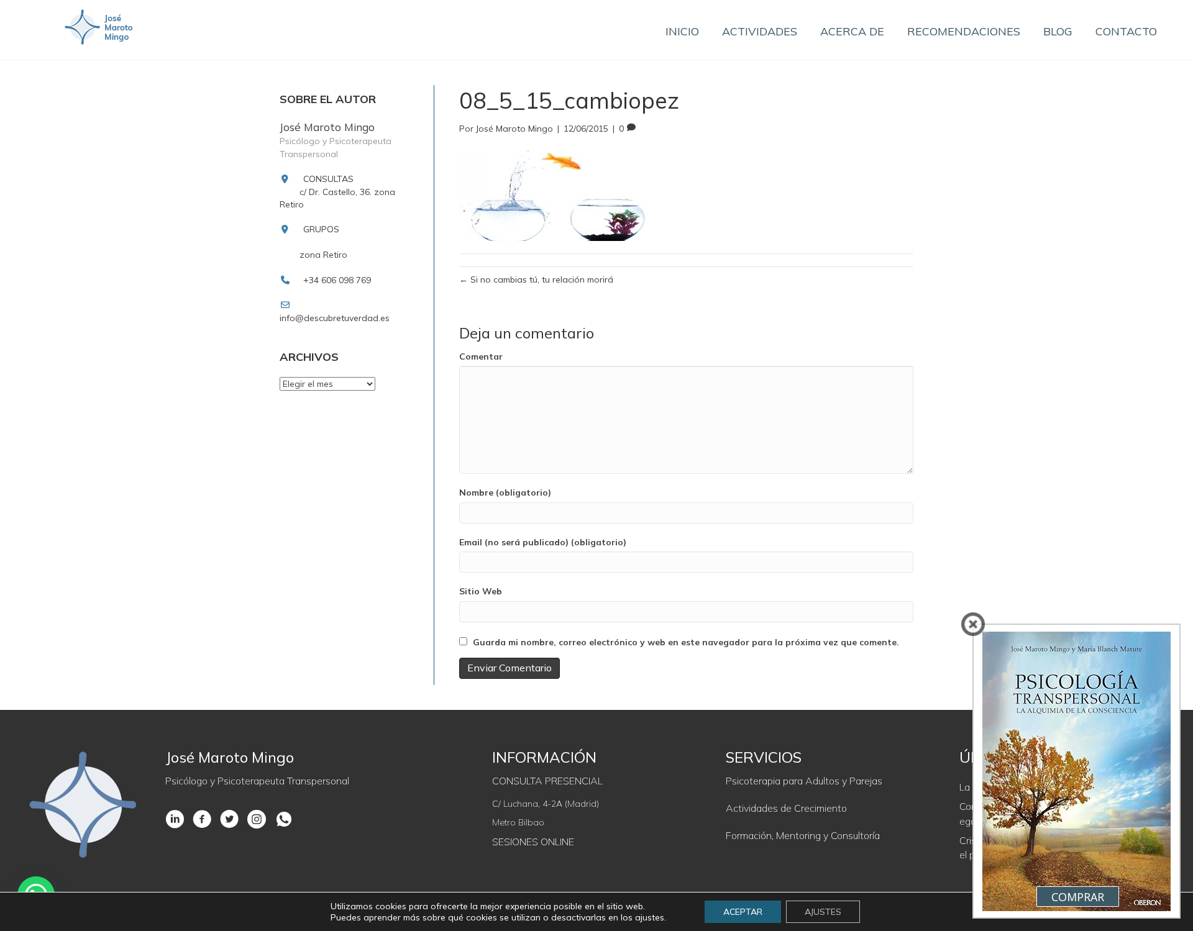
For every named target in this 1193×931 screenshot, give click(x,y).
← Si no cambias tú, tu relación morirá (536, 279)
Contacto (1126, 31)
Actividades (759, 31)
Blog (1057, 31)
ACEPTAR (742, 911)
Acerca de (852, 31)
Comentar (481, 356)
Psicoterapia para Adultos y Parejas (804, 780)
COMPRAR (1077, 896)
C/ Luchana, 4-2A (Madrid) (545, 803)
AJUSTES (823, 911)
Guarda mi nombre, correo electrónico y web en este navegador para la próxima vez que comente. (686, 642)
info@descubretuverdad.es (335, 318)
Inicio (682, 31)
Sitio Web (480, 591)
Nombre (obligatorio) (505, 492)
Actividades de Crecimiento (786, 808)
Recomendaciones (963, 31)
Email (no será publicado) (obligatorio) (542, 542)
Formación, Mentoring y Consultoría (803, 835)
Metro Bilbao (518, 822)
